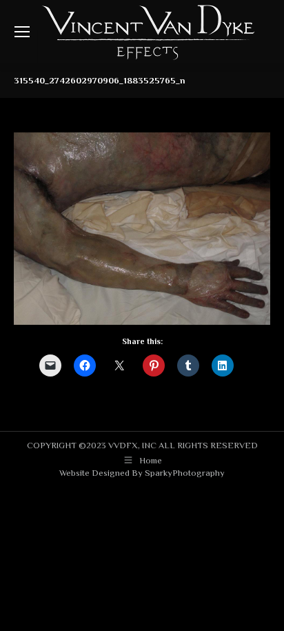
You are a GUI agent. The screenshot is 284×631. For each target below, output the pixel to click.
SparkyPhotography (185, 473)
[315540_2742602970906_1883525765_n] (142, 228)
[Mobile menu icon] (22, 31)
